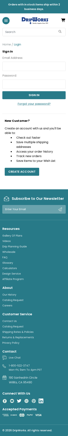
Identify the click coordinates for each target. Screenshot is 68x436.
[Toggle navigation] (6, 20)
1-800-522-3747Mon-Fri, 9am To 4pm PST (25, 367)
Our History (9, 294)
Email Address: (12, 58)
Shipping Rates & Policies (18, 332)
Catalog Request (13, 300)
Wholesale (8, 252)
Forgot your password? (34, 104)
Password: (9, 75)
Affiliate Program (13, 279)
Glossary (7, 263)
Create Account (22, 172)
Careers (7, 305)
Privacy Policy (10, 343)
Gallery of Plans (12, 235)
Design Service (11, 273)
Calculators (9, 268)
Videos (6, 241)
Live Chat (15, 357)
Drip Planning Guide (14, 246)
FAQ (4, 257)
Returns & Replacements (18, 337)
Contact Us (9, 321)
